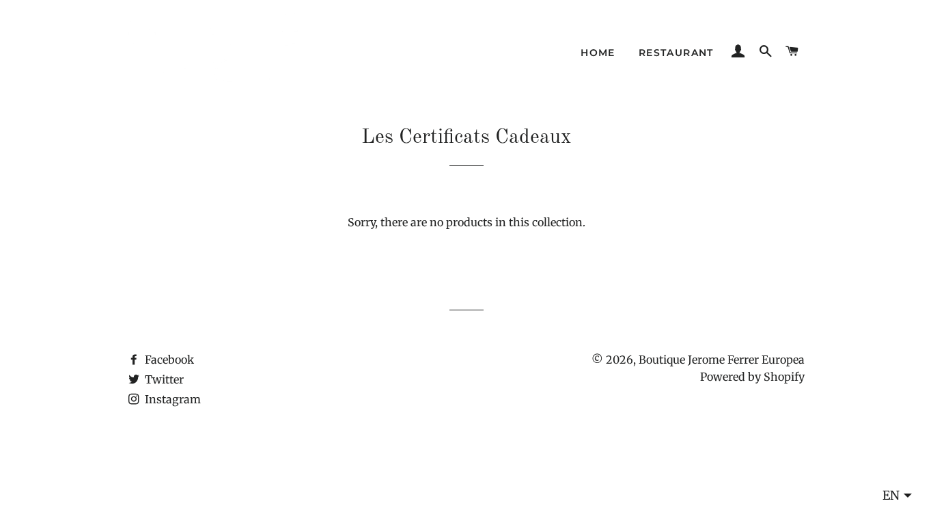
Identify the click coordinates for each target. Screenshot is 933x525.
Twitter (163, 379)
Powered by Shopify (752, 376)
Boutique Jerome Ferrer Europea (722, 359)
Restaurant (676, 52)
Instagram (171, 399)
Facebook (168, 359)
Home (598, 52)
